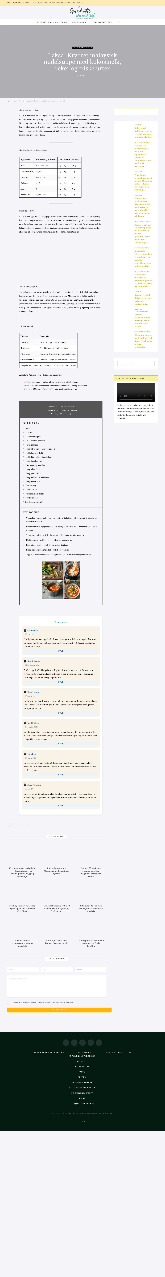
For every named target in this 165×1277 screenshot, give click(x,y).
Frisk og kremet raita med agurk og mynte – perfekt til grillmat (22, 909)
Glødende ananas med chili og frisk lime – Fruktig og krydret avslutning (143, 341)
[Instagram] (82, 1042)
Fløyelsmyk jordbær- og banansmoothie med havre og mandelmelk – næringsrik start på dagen (142, 207)
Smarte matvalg (102, 22)
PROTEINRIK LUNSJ (142, 248)
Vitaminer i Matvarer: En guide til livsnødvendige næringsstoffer (50, 389)
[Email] (9, 137)
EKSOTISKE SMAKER (82, 1082)
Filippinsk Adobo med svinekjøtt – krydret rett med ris (91, 909)
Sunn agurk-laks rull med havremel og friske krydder (91, 943)
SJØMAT (137, 125)
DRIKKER (138, 172)
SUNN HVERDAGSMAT (82, 48)
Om (118, 22)
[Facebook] (9, 118)
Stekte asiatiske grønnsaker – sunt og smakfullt (22, 943)
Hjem (9, 101)
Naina (82, 76)
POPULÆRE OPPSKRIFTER (82, 1056)
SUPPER (82, 1077)
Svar (61, 651)
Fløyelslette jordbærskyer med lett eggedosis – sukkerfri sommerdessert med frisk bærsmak (55, 3)
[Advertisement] (60, 255)
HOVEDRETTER (82, 1066)
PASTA (82, 1071)
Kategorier (79, 22)
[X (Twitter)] (74, 1042)
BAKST (82, 1098)
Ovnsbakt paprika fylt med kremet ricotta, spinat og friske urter (57, 909)
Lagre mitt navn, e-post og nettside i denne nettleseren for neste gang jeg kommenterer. (42, 1002)
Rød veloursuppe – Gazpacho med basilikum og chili (56, 871)
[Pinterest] (9, 131)
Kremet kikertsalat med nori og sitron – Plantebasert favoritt (142, 320)
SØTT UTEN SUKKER (142, 142)
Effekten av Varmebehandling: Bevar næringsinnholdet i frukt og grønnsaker (55, 385)
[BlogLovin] (99, 1042)
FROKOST (82, 1061)
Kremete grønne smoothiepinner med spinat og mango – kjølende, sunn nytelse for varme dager (142, 234)
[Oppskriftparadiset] (82, 12)
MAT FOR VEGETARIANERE (141, 310)
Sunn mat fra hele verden (52, 22)
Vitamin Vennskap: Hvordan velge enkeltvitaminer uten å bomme (51, 381)
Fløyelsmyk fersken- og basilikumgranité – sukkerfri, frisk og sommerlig (143, 280)
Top (83, 1121)
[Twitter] (9, 124)
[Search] (125, 22)
